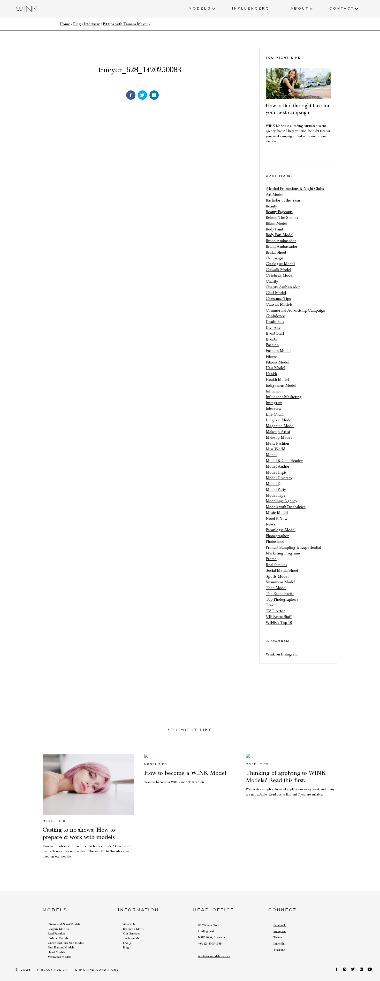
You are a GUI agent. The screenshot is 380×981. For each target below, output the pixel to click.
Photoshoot (275, 541)
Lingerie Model (279, 420)
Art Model (274, 194)
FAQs (127, 943)
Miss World (275, 449)
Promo (271, 559)
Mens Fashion (277, 443)
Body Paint (274, 229)
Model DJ (274, 483)
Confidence (275, 316)
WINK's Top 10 (279, 622)
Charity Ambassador (283, 287)
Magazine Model (280, 425)
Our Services (131, 933)
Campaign (274, 258)
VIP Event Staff (279, 616)
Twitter (277, 937)
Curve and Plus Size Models (66, 943)
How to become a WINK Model (185, 773)
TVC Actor (275, 611)
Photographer (277, 536)
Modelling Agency (281, 501)
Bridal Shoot (276, 252)
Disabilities (275, 321)
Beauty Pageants (279, 212)
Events (271, 339)
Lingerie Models (58, 929)
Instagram (274, 402)
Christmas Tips (278, 298)
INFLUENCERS (251, 8)
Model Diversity (279, 478)
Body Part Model (279, 235)
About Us (129, 924)
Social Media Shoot (282, 570)
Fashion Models (58, 938)
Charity (272, 281)
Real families (276, 564)
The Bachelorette (280, 593)
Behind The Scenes (282, 217)
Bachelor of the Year (283, 200)
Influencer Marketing (284, 397)
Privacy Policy (52, 969)
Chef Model (276, 292)
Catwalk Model (278, 269)
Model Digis (276, 472)
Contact (341, 8)
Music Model (277, 512)
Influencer (274, 391)
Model (271, 454)
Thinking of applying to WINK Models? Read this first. (286, 776)
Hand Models (56, 952)
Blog (126, 947)
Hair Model (275, 368)
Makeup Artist (278, 431)
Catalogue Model (280, 263)
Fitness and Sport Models (64, 924)
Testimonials (131, 938)
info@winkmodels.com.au (214, 956)
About (300, 8)
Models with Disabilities (286, 507)
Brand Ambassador (282, 246)
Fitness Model (277, 362)
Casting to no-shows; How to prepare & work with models (79, 833)
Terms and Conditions (96, 969)
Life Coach (275, 414)
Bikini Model (276, 223)
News (270, 524)
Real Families (56, 933)
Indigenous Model (281, 385)
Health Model (277, 379)
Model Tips (275, 495)
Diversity (273, 327)
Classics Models (279, 304)
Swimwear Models (59, 957)
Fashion (272, 345)
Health (271, 374)
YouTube (279, 950)
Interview (274, 408)
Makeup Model (279, 437)
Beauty (271, 206)
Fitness (271, 356)
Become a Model (134, 929)
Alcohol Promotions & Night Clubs (295, 188)
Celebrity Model (279, 275)
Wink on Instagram (282, 654)
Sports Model (277, 576)
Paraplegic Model (280, 530)
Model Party (276, 489)
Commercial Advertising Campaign (295, 310)
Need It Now (276, 518)
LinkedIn (279, 943)
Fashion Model (278, 350)
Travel (271, 605)
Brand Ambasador (281, 240)
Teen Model (276, 587)
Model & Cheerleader (284, 460)
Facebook (279, 925)
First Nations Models (61, 947)
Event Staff (275, 333)
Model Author (278, 466)
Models (200, 8)
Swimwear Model (280, 582)
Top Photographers (282, 599)
